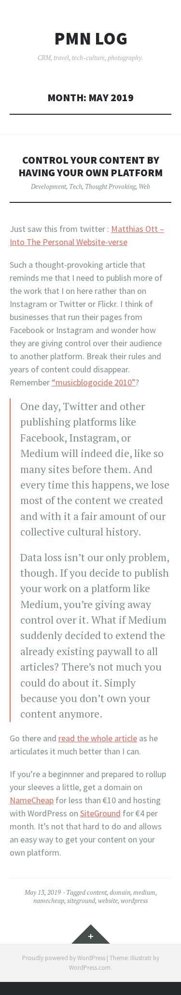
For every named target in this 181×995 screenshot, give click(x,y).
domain (120, 892)
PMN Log (90, 38)
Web (144, 186)
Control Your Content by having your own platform (90, 166)
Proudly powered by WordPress (63, 958)
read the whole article (97, 738)
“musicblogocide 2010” (94, 382)
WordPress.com (90, 968)
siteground (81, 900)
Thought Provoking (110, 186)
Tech (75, 186)
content (97, 892)
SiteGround (100, 813)
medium (144, 892)
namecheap (48, 900)
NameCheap (32, 800)
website (108, 900)
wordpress (134, 900)
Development (48, 186)
